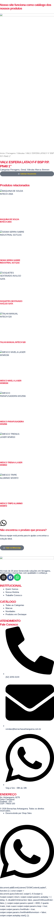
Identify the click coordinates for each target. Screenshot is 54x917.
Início (2, 153)
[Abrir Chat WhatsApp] (27, 881)
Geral (23, 169)
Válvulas (21, 153)
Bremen (45, 169)
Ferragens (11, 153)
